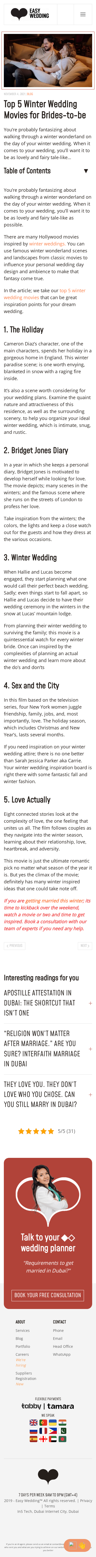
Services (23, 1330)
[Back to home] (30, 14)
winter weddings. (47, 244)
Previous (16, 945)
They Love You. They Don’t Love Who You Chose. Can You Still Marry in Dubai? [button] (40, 1095)
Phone (58, 1330)
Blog (19, 1338)
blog (30, 94)
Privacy (86, 1500)
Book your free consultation (47, 1295)
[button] (83, 14)
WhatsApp (62, 1354)
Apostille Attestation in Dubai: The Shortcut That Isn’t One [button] (39, 1003)
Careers (22, 1360)
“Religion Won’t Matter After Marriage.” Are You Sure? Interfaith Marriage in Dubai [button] (42, 1049)
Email (57, 1338)
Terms (49, 1506)
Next (84, 945)
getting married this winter (54, 900)
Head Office (63, 1346)
